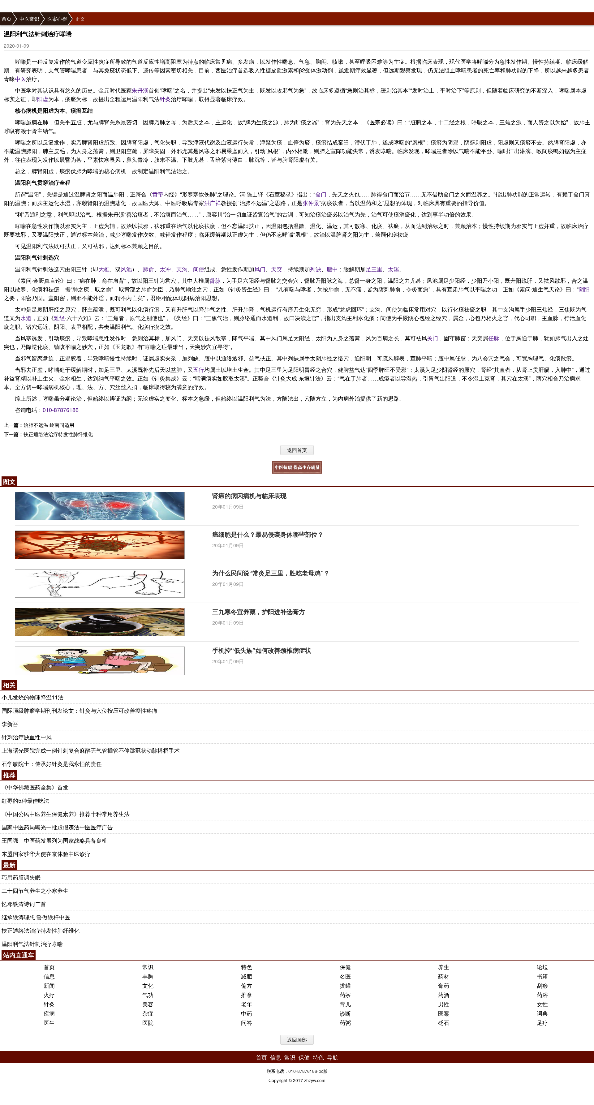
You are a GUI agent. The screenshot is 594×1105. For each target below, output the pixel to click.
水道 (26, 318)
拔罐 (345, 985)
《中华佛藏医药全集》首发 (35, 787)
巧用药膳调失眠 (21, 877)
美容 (147, 1004)
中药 (246, 1013)
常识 (147, 967)
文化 (147, 985)
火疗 (49, 995)
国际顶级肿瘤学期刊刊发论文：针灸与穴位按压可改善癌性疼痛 (79, 710)
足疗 (542, 1022)
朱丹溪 (140, 90)
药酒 (443, 995)
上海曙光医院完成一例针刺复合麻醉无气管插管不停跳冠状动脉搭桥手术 (91, 750)
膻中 (332, 269)
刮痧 (542, 985)
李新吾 (10, 724)
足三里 (374, 269)
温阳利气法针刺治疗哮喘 (32, 943)
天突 (276, 269)
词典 (542, 1013)
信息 (49, 976)
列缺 (315, 269)
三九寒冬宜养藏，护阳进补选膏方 (258, 611)
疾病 (49, 1013)
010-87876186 (61, 410)
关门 (432, 338)
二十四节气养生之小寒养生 (35, 890)
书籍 (542, 976)
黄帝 (157, 194)
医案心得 (57, 18)
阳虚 (42, 99)
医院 (147, 1022)
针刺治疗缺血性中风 (27, 737)
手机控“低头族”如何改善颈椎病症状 (261, 650)
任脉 (493, 338)
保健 (345, 967)
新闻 (49, 985)
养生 (443, 967)
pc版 (323, 1071)
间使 (198, 269)
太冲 (165, 269)
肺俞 (148, 269)
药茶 (345, 995)
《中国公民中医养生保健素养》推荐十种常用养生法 (66, 814)
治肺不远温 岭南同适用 (49, 424)
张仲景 (311, 203)
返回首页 (297, 450)
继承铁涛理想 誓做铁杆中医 (36, 917)
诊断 (345, 1013)
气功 (147, 995)
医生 (49, 1022)
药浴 (542, 995)
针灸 (165, 99)
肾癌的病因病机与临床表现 (249, 495)
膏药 (443, 985)
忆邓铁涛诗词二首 (24, 904)
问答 (246, 1022)
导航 (332, 1057)
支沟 (181, 269)
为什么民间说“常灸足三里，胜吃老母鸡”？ (271, 572)
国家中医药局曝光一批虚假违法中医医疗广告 (57, 827)
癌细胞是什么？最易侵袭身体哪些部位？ (268, 534)
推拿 (246, 995)
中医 (20, 79)
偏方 (246, 985)
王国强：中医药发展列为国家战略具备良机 (54, 840)
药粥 (345, 1022)
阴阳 (584, 289)
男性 (443, 1004)
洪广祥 (212, 203)
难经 (59, 318)
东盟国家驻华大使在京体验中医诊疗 (46, 853)
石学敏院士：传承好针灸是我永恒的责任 (52, 763)
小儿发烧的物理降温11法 (32, 697)
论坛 (542, 967)
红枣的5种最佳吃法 (25, 800)
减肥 (246, 976)
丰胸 (147, 976)
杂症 (147, 1013)
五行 (198, 369)
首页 (6, 18)
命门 (320, 194)
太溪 (393, 269)
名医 (345, 976)
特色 (246, 967)
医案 (443, 1013)
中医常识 (29, 18)
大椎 (104, 269)
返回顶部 (297, 1039)
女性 (542, 1004)
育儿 (345, 1004)
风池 (126, 269)
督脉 (215, 280)
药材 (443, 976)
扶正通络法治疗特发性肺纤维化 (58, 434)
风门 (259, 269)
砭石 (443, 1022)
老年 (246, 1004)
